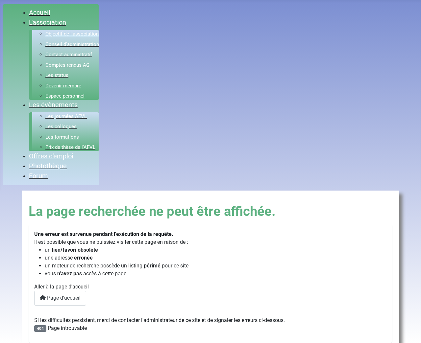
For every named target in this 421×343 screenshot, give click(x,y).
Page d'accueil (63, 298)
